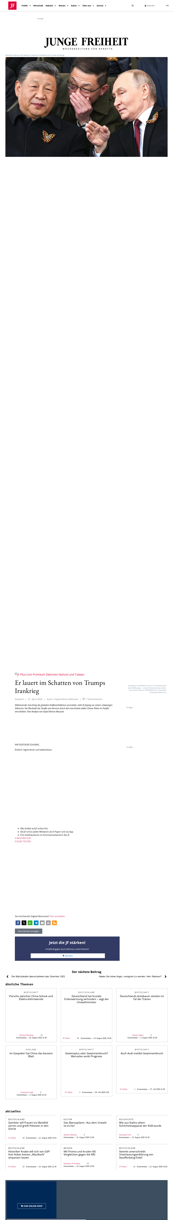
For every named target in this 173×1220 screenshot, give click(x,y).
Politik (25, 5)
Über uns (86, 5)
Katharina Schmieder (72, 1164)
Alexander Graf (125, 1135)
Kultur (74, 5)
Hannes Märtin (138, 1035)
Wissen (62, 5)
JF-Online (66, 1038)
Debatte (49, 5)
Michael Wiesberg (27, 1035)
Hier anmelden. (57, 916)
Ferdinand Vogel (27, 1092)
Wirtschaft (38, 5)
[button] (132, 5)
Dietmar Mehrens (70, 1135)
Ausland (19, 699)
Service (100, 5)
